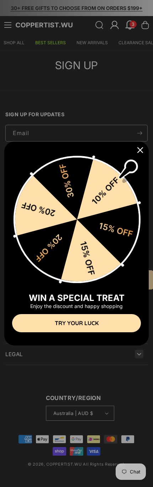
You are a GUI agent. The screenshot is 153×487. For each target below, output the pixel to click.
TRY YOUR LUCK (77, 323)
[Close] (140, 150)
